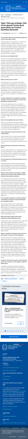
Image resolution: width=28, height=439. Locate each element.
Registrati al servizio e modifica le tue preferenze (14, 423)
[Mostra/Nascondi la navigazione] (2, 8)
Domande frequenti (7, 409)
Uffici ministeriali (7, 376)
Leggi (20, 323)
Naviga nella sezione (14, 336)
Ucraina (4, 280)
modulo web (20, 391)
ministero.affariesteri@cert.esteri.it (11, 367)
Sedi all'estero (6, 379)
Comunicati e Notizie (17, 14)
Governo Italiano (4, 2)
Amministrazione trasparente (9, 416)
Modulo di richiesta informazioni (10, 406)
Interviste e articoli (5, 16)
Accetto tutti (22, 436)
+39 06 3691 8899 (11, 393)
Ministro (21, 278)
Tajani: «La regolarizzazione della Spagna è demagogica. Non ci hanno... (14, 309)
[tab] (5, 331)
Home (2, 14)
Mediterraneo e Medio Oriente (11, 278)
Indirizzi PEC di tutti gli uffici (9, 370)
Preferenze (12, 436)
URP (4, 388)
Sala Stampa (8, 14)
